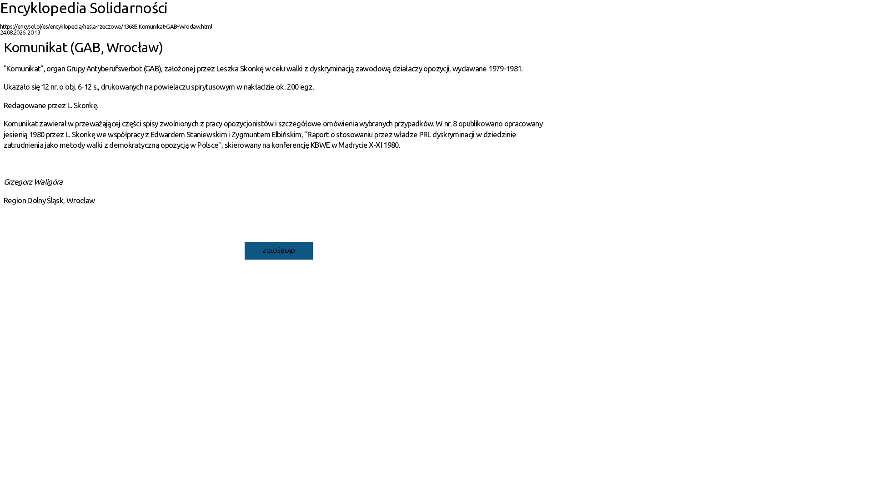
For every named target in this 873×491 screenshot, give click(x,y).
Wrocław (80, 200)
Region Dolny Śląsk (33, 200)
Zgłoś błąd (278, 250)
